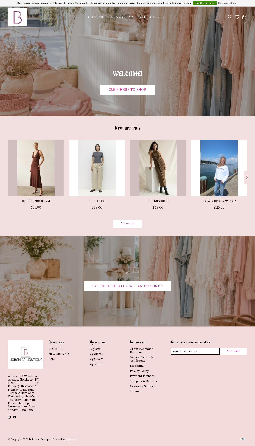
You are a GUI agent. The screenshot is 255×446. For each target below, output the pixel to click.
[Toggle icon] (230, 17)
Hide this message (205, 3)
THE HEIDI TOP (97, 201)
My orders (96, 354)
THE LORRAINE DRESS (36, 201)
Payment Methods (142, 376)
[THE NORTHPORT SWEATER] (219, 168)
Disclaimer (137, 365)
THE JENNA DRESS (158, 201)
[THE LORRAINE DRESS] (36, 168)
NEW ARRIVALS (122, 17)
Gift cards (157, 17)
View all (127, 224)
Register (94, 349)
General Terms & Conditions (141, 359)
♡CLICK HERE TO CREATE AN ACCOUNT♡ (127, 286)
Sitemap (135, 391)
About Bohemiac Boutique (141, 350)
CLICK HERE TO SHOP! (128, 90)
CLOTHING (56, 349)
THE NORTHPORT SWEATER (219, 201)
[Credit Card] (242, 439)
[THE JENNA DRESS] (158, 168)
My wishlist (97, 364)
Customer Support (142, 386)
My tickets (96, 359)
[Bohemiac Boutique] (17, 17)
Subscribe (233, 351)
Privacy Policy (139, 371)
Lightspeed (72, 439)
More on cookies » (228, 3)
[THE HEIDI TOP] (97, 168)
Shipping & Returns (143, 381)
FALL (142, 17)
